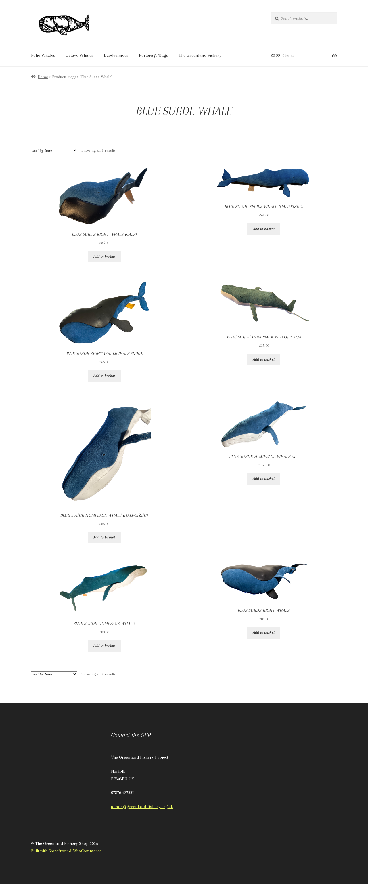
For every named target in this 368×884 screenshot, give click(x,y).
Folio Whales (43, 55)
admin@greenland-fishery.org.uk (142, 806)
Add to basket (104, 256)
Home (43, 77)
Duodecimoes (116, 55)
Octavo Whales (79, 55)
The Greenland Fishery (200, 55)
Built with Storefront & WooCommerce (66, 850)
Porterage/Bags (153, 55)
